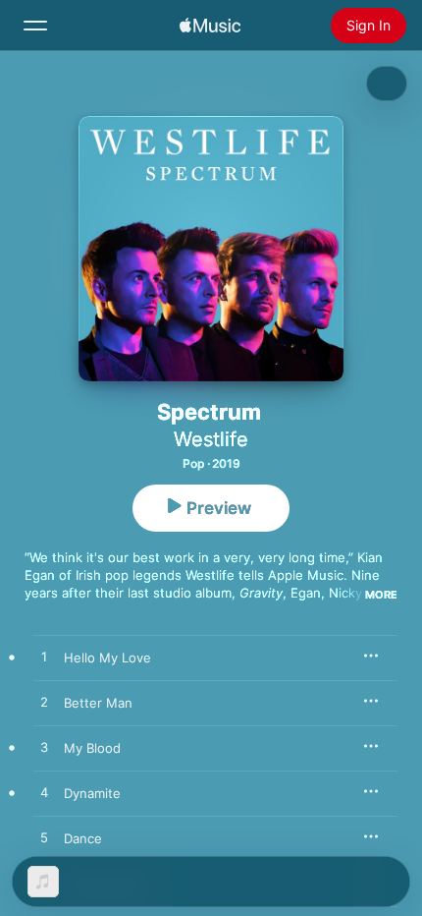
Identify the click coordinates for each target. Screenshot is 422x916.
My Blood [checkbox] (92, 748)
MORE (381, 594)
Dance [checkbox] (83, 838)
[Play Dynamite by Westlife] (44, 793)
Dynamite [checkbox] (92, 793)
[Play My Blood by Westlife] (44, 748)
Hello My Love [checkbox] (107, 657)
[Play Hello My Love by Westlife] (44, 657)
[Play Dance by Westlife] (44, 838)
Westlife (211, 439)
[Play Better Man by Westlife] (44, 703)
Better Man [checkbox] (98, 703)
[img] (210, 25)
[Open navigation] (35, 25)
